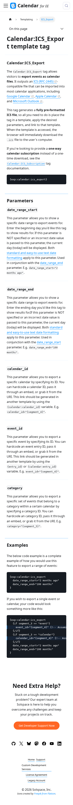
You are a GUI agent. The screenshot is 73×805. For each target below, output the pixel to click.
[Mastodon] (37, 744)
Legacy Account (36, 780)
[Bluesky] (29, 744)
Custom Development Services (34, 767)
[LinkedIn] (59, 744)
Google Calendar (19, 96)
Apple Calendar (46, 96)
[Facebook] (44, 744)
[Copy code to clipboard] (62, 179)
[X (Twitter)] (21, 744)
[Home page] (10, 19)
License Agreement (36, 774)
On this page (18, 29)
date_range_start (49, 342)
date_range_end (51, 263)
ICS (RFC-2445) (44, 81)
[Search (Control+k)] (66, 5)
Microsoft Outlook (26, 101)
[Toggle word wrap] (55, 620)
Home (31, 759)
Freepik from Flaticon (44, 793)
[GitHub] (14, 744)
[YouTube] (52, 744)
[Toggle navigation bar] (6, 5)
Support (40, 759)
